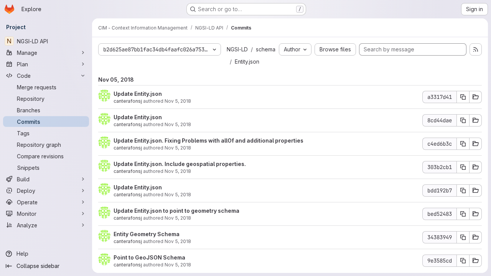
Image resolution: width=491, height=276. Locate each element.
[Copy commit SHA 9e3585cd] (463, 261)
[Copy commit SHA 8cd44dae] (463, 120)
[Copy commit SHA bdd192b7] (463, 190)
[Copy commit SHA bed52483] (463, 214)
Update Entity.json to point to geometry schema (176, 210)
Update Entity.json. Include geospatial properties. (180, 164)
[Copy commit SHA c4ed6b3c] (463, 144)
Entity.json (247, 61)
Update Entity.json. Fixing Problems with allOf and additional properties (208, 140)
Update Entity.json (138, 93)
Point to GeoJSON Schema (149, 257)
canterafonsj (128, 101)
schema (265, 49)
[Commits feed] (476, 49)
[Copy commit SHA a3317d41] (463, 97)
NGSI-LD (237, 49)
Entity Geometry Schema (147, 234)
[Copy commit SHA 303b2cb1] (463, 167)
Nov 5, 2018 (178, 101)
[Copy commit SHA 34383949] (463, 237)
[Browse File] (476, 97)
